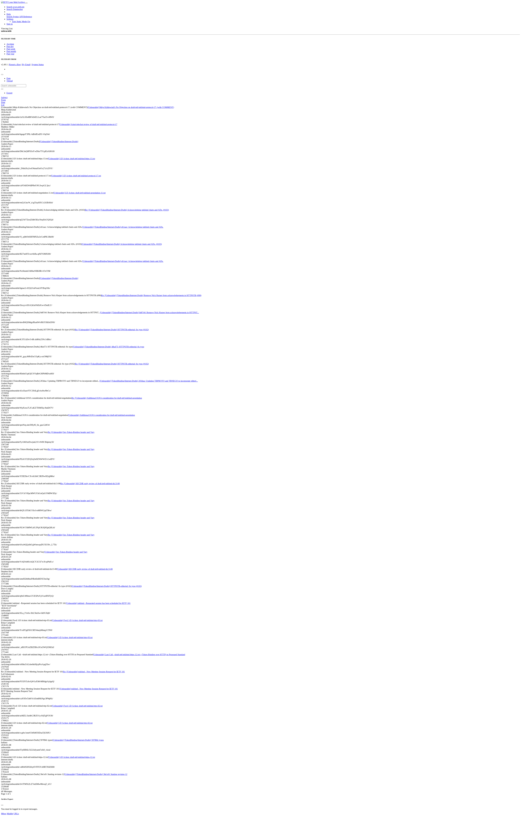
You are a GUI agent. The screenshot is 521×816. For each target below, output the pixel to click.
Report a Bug (15, 64)
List (2, 105)
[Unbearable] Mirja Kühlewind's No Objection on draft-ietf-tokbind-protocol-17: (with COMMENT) (131, 107)
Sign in (10, 24)
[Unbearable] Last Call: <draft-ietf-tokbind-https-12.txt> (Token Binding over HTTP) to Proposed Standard (139, 654)
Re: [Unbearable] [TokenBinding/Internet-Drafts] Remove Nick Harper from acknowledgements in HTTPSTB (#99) (151, 295)
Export (9, 93)
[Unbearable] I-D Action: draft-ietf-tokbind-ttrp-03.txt (70, 637)
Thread (10, 81)
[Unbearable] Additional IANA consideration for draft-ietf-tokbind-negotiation (101, 415)
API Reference (25, 16)
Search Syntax (13, 16)
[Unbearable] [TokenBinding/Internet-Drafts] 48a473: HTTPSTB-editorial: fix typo (108, 347)
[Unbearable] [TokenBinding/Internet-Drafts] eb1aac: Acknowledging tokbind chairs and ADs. (122, 227)
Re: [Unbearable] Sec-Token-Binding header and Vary (71, 432)
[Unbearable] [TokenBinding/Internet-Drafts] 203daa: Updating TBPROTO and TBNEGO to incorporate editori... (148, 381)
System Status (38, 64)
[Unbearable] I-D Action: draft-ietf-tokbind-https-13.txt (71, 158)
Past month (11, 51)
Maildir (10, 813)
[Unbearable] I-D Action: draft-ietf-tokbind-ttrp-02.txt (70, 723)
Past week (11, 49)
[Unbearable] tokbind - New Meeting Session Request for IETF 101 (88, 689)
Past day (10, 46)
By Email (26, 64)
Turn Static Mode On (21, 21)
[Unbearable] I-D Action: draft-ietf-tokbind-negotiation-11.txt (79, 193)
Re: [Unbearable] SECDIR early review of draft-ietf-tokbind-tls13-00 (90, 483)
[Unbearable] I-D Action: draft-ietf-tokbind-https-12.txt (71, 757)
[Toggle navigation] (2, 74)
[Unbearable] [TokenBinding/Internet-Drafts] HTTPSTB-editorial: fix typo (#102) (106, 586)
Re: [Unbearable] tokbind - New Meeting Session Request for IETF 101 (94, 671)
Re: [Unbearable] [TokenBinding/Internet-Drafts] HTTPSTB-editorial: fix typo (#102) (112, 329)
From (3, 100)
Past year (10, 54)
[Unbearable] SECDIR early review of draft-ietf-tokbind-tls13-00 (85, 569)
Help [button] (9, 14)
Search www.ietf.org (15, 7)
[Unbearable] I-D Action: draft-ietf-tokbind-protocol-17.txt (76, 176)
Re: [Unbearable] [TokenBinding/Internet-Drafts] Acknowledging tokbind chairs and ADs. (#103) (127, 210)
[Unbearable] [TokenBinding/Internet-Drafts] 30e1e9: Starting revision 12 (95, 774)
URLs (16, 813)
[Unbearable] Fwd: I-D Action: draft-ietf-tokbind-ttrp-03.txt (77, 620)
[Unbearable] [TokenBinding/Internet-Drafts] (59, 141)
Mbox (3, 813)
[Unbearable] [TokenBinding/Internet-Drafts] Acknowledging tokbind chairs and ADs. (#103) (121, 244)
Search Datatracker (15, 9)
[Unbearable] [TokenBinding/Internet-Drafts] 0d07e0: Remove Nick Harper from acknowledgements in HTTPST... (149, 312)
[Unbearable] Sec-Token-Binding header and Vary (65, 552)
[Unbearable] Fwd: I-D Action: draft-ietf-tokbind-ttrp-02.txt (77, 706)
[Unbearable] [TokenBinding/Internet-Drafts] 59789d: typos (78, 740)
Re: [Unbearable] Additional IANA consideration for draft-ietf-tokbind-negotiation (107, 398)
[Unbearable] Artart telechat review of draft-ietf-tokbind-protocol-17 (88, 124)
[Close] (2, 805)
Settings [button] (10, 19)
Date (9, 78)
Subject (4, 97)
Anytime (10, 44)
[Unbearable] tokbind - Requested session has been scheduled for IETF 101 (98, 603)
